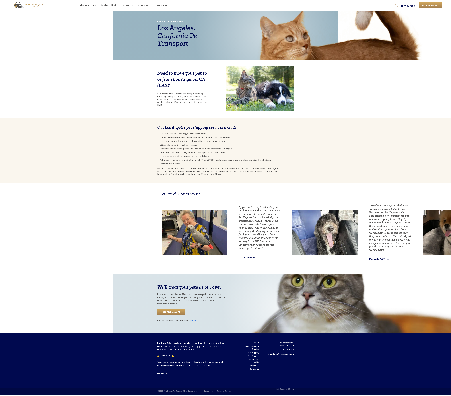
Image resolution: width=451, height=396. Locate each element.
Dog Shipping (253, 356)
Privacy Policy (209, 391)
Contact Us (195, 320)
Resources (254, 365)
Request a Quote (430, 5)
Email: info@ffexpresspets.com (281, 354)
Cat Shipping (253, 352)
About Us (255, 343)
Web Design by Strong (285, 389)
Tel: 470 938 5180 (287, 350)
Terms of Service (224, 391)
